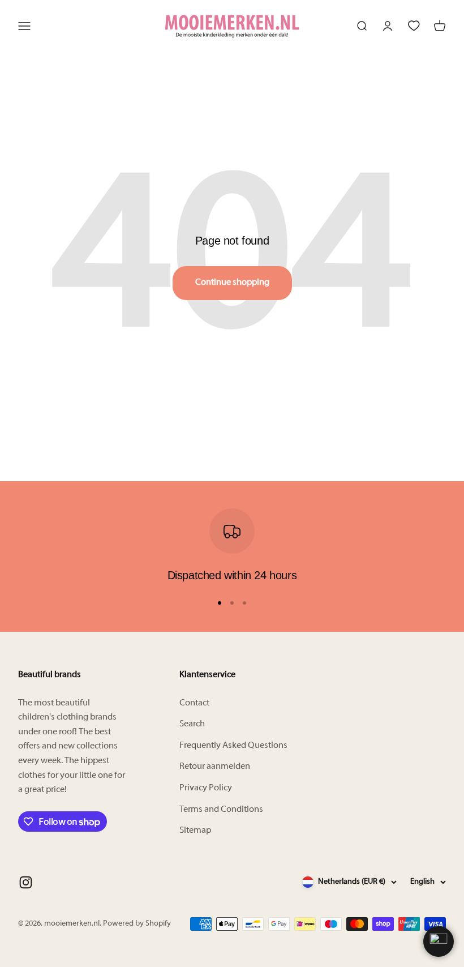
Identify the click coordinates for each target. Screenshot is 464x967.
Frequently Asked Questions (233, 745)
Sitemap (195, 830)
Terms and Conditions (221, 809)
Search (192, 724)
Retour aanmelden (214, 766)
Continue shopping (232, 282)
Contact (194, 703)
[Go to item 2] (232, 603)
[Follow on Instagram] (25, 882)
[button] (438, 941)
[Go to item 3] (244, 603)
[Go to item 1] (219, 603)
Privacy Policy (205, 788)
